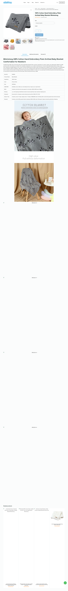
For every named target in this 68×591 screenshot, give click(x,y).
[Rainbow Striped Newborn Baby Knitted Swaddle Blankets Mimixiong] (41, 545)
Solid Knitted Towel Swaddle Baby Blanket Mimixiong (57, 524)
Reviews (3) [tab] (43, 54)
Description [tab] (25, 54)
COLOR (36, 26)
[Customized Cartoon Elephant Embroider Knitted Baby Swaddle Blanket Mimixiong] (10, 545)
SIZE (36, 20)
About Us (37, 2)
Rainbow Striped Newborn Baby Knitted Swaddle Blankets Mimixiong (42, 584)
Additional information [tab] (34, 54)
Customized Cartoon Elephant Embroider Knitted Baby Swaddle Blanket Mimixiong (10, 584)
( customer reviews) (44, 17)
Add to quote (39, 34)
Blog (33, 2)
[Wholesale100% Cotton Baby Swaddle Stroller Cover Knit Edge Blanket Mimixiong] (26, 545)
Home (25, 2)
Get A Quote (62, 2)
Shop (28, 2)
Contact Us (42, 2)
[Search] (57, 2)
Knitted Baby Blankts (43, 38)
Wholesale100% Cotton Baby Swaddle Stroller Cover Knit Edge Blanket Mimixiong (26, 584)
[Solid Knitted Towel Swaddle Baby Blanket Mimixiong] (57, 515)
